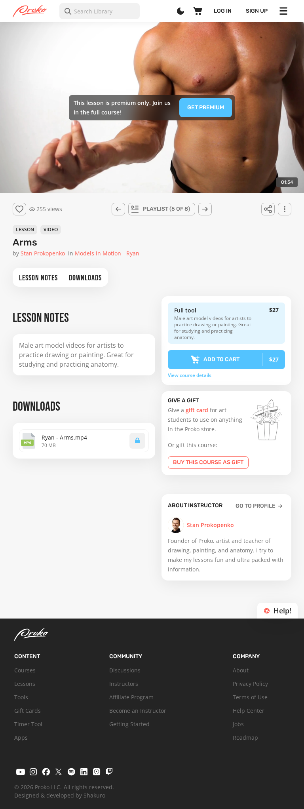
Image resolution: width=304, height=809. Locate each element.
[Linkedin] (84, 772)
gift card (197, 410)
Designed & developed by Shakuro (59, 795)
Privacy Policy (250, 683)
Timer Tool (28, 724)
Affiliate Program (131, 697)
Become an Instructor (137, 710)
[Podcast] (96, 772)
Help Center (248, 710)
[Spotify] (71, 772)
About (241, 670)
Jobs (238, 724)
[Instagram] (33, 772)
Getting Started (129, 724)
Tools (21, 697)
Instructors (123, 683)
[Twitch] (109, 772)
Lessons (24, 683)
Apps (21, 737)
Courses (25, 670)
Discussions (125, 670)
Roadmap (245, 737)
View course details (189, 375)
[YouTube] (20, 772)
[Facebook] (46, 772)
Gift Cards (27, 710)
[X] (58, 772)
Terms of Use (250, 697)
